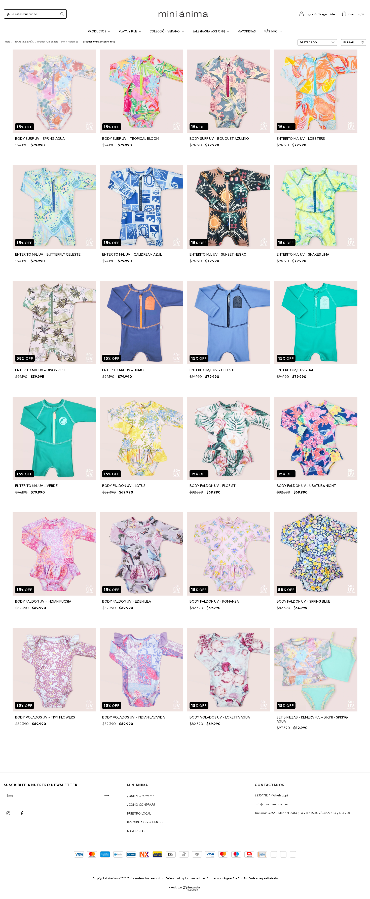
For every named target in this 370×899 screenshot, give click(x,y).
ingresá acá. (232, 878)
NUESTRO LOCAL (139, 813)
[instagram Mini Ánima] (9, 813)
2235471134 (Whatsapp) (271, 795)
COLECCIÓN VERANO (165, 31)
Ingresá (311, 14)
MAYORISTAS (246, 31)
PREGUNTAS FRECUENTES (145, 822)
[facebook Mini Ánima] (21, 813)
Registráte (327, 14)
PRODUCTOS (97, 31)
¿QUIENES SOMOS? (140, 796)
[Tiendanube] (185, 889)
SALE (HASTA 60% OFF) (209, 31)
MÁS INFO (271, 31)
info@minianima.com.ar (271, 804)
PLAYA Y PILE (128, 31)
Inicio (7, 41)
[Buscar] (62, 14)
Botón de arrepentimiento (261, 878)
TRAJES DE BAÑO (23, 41)
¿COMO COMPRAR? (141, 804)
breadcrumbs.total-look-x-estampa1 (58, 41)
